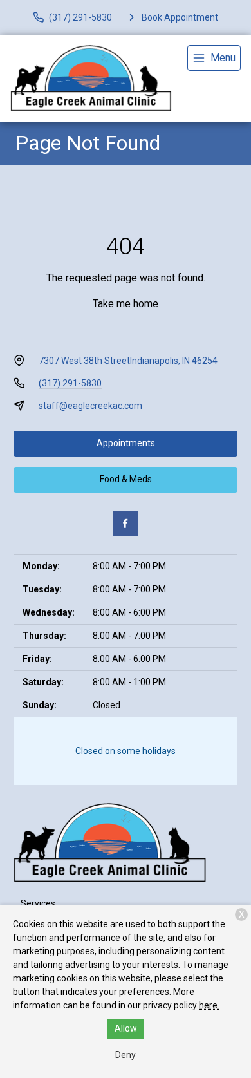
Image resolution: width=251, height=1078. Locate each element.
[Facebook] (125, 523)
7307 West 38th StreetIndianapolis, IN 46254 (128, 360)
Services (38, 903)
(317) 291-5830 (70, 383)
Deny (125, 1055)
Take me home (125, 304)
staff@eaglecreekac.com (90, 406)
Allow (126, 1028)
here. (209, 1005)
